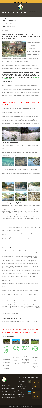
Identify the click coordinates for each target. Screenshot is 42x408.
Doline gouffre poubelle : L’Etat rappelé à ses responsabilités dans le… (7, 349)
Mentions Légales (30, 406)
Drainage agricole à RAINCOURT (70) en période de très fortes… (16, 348)
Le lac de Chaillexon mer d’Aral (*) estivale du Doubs (35, 348)
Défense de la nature (14, 12)
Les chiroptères (25, 12)
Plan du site (22, 396)
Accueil (5, 12)
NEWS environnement (11, 26)
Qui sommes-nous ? (6, 15)
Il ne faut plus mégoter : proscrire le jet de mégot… (25, 348)
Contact (15, 15)
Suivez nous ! (22, 394)
